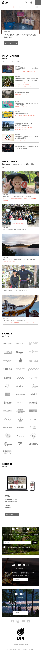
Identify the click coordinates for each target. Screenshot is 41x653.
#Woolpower (16, 322)
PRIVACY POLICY (11, 649)
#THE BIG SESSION (19, 82)
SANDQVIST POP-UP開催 (22, 93)
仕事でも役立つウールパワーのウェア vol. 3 (15, 291)
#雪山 (11, 322)
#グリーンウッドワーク (20, 86)
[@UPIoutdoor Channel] (23, 621)
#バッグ (33, 71)
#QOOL (16, 115)
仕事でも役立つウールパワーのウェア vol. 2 (15, 320)
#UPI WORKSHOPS (31, 198)
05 (37, 7)
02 (19, 7)
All (3, 62)
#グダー (27, 140)
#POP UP (17, 107)
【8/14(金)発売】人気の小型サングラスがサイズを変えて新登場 (26, 137)
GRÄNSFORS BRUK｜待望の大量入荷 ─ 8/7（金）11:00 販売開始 (26, 147)
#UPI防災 (23, 198)
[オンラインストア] (31, 2)
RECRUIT (31, 649)
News (8, 62)
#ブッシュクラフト (30, 86)
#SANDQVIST (18, 94)
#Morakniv (5, 200)
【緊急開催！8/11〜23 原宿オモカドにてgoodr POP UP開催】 (26, 104)
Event (13, 62)
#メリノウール (30, 322)
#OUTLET (25, 115)
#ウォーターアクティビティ (21, 127)
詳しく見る (8, 43)
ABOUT (19, 649)
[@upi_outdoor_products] (18, 621)
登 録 (35, 542)
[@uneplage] (12, 621)
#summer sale (31, 115)
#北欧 (14, 261)
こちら (27, 553)
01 (14, 7)
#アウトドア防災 (7, 198)
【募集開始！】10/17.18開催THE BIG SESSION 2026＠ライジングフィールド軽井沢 (26, 79)
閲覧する (17, 579)
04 (31, 7)
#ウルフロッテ (6, 322)
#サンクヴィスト (25, 94)
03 (25, 7)
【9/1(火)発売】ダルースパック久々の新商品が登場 (26, 69)
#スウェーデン (23, 322)
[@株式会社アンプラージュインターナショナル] (28, 621)
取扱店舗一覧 (9, 514)
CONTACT (25, 649)
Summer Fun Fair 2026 (21, 113)
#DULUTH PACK (27, 71)
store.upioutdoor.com (11, 501)
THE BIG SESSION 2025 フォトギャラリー (14, 229)
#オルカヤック (25, 129)
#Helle (4, 261)
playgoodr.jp (8, 507)
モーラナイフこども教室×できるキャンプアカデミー (17, 196)
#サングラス (22, 107)
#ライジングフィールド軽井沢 (21, 84)
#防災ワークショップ (16, 198)
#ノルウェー (9, 261)
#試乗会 (30, 127)
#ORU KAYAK (18, 129)
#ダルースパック (18, 71)
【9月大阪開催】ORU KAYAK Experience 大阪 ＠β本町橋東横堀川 (26, 124)
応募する (17, 613)
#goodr (27, 107)
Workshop (20, 62)
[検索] (25, 2)
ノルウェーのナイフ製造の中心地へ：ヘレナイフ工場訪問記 (19, 259)
